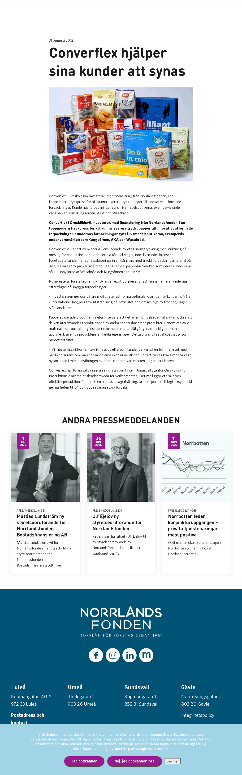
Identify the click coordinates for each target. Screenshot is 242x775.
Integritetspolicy (197, 715)
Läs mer (172, 761)
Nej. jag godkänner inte (134, 760)
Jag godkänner (84, 760)
